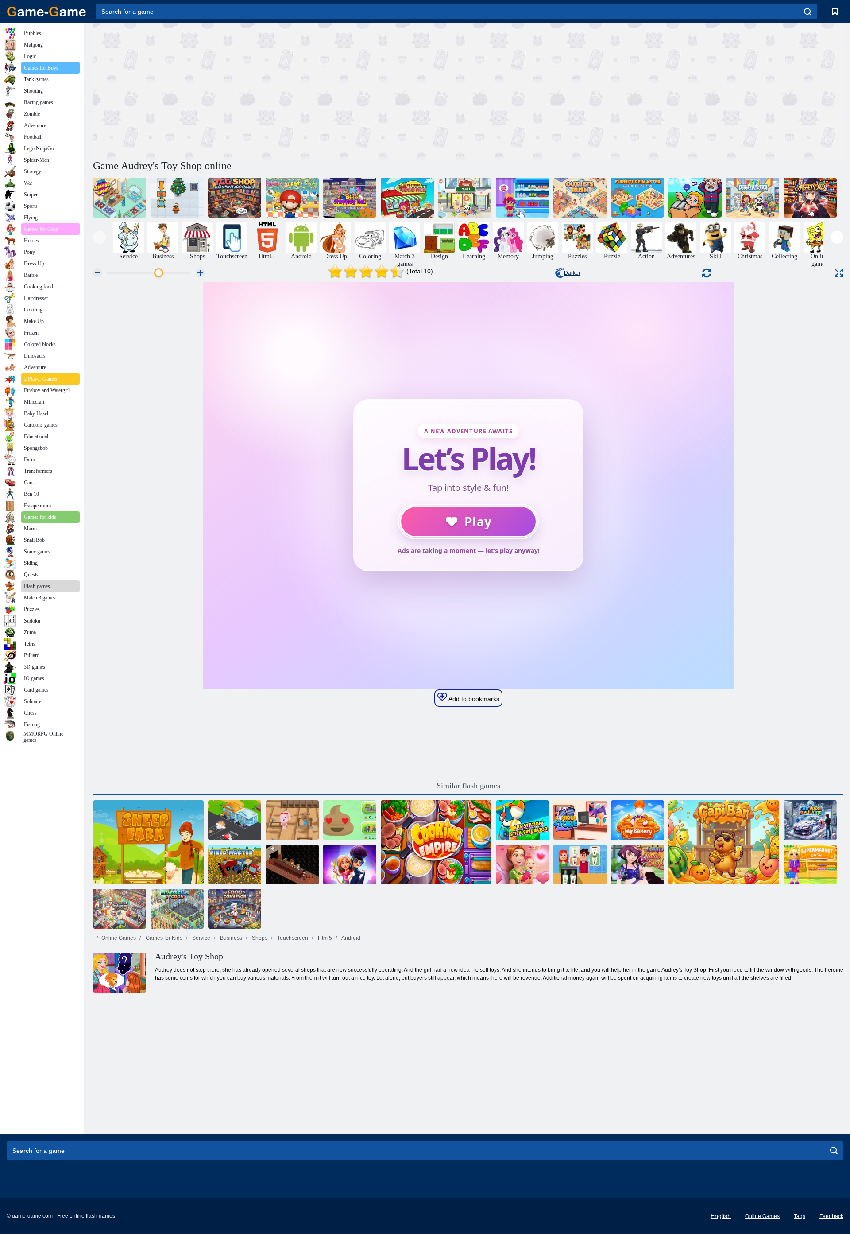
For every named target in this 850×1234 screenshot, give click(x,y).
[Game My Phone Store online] (580, 820)
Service (200, 938)
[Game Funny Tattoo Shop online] (637, 864)
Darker (572, 273)
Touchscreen (292, 938)
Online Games (118, 938)
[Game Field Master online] (234, 864)
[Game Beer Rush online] (292, 864)
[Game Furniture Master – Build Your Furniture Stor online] (637, 198)
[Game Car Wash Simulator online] (810, 820)
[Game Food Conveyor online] (234, 909)
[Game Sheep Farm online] (148, 842)
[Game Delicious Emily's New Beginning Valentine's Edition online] (522, 864)
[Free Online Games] (46, 11)
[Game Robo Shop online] (177, 198)
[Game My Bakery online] (637, 820)
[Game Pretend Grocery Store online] (407, 198)
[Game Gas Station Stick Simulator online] (522, 820)
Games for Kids (163, 938)
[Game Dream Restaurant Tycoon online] (119, 909)
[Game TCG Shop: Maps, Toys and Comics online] (234, 198)
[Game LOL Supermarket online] (522, 198)
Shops (259, 938)
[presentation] (99, 237)
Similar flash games (468, 785)
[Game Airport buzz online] (234, 820)
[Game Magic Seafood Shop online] (119, 198)
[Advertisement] (280, 90)
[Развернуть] (839, 273)
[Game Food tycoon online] (580, 864)
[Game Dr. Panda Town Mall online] (464, 198)
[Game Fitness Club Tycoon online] (177, 909)
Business (230, 938)
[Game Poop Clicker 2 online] (349, 820)
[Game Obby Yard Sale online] (695, 198)
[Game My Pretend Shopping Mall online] (349, 198)
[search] (807, 11)
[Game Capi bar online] (723, 842)
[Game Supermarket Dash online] (810, 864)
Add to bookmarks (473, 698)
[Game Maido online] (810, 198)
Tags (799, 1216)
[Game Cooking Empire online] (436, 842)
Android (350, 938)
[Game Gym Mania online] (292, 820)
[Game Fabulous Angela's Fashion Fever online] (349, 864)
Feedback (831, 1216)
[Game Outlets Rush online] (580, 198)
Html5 (324, 938)
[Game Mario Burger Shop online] (292, 198)
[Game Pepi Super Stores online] (752, 198)
